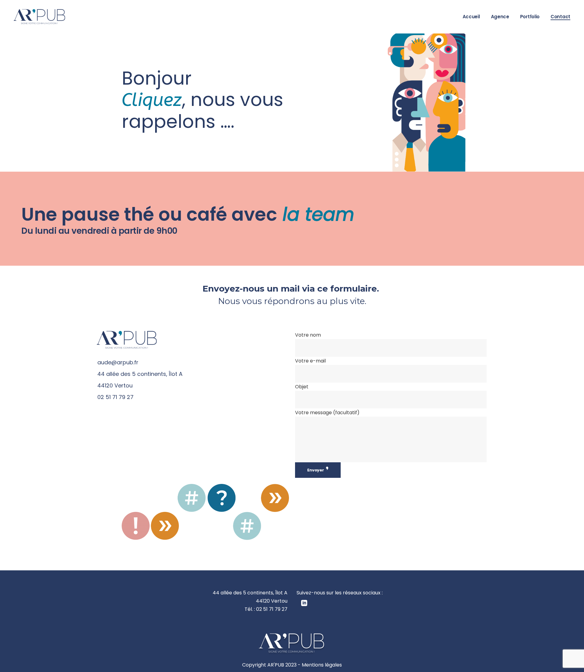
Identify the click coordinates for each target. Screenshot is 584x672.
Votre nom (308, 334)
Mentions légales (322, 664)
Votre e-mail (310, 360)
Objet (301, 386)
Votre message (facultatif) (327, 412)
